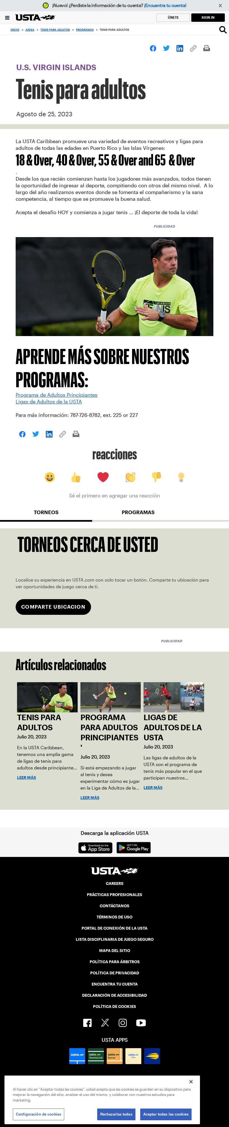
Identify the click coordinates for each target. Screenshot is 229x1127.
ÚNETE (173, 17)
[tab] (46, 514)
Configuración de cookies (38, 1114)
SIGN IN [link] (208, 17)
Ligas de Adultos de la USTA (49, 402)
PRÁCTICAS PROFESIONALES (114, 894)
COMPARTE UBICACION (53, 607)
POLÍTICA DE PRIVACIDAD (114, 973)
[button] (220, 6)
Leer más (26, 777)
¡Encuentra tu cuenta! (165, 5)
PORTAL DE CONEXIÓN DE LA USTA (114, 928)
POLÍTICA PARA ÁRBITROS (115, 961)
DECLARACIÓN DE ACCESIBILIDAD (114, 995)
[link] (153, 48)
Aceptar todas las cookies (166, 1114)
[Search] (223, 29)
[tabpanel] (114, 578)
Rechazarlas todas (116, 1114)
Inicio (15, 29)
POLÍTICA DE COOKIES (114, 1006)
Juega (29, 29)
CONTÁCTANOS (114, 905)
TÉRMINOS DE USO (114, 917)
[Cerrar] (191, 1082)
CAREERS (114, 883)
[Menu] (7, 17)
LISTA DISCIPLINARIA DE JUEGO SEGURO (115, 939)
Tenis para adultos (55, 29)
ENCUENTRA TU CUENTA (115, 984)
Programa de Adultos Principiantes (56, 395)
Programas (85, 29)
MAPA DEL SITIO (114, 950)
